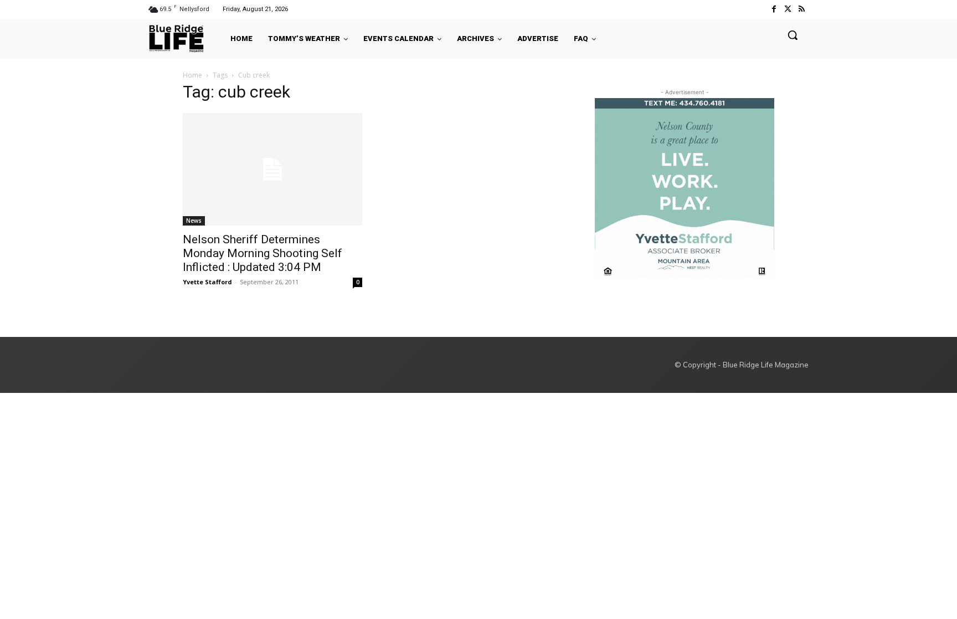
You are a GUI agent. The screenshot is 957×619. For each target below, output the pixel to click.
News (194, 220)
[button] (792, 35)
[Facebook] (773, 9)
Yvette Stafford (207, 282)
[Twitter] (788, 9)
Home (192, 75)
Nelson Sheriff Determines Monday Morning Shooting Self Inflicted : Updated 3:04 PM (262, 253)
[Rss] (802, 9)
